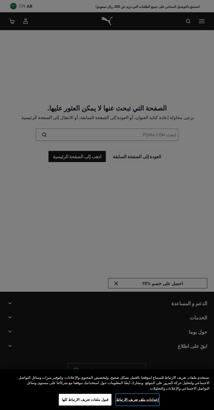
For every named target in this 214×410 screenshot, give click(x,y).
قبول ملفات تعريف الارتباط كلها (85, 399)
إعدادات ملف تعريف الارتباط (137, 399)
